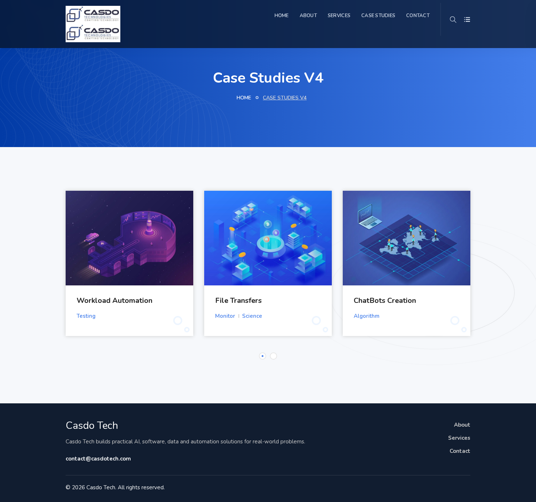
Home (282, 15)
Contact (418, 15)
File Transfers (238, 300)
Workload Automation (114, 300)
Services (339, 15)
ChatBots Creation (385, 300)
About (308, 15)
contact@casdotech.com (98, 458)
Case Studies (378, 15)
